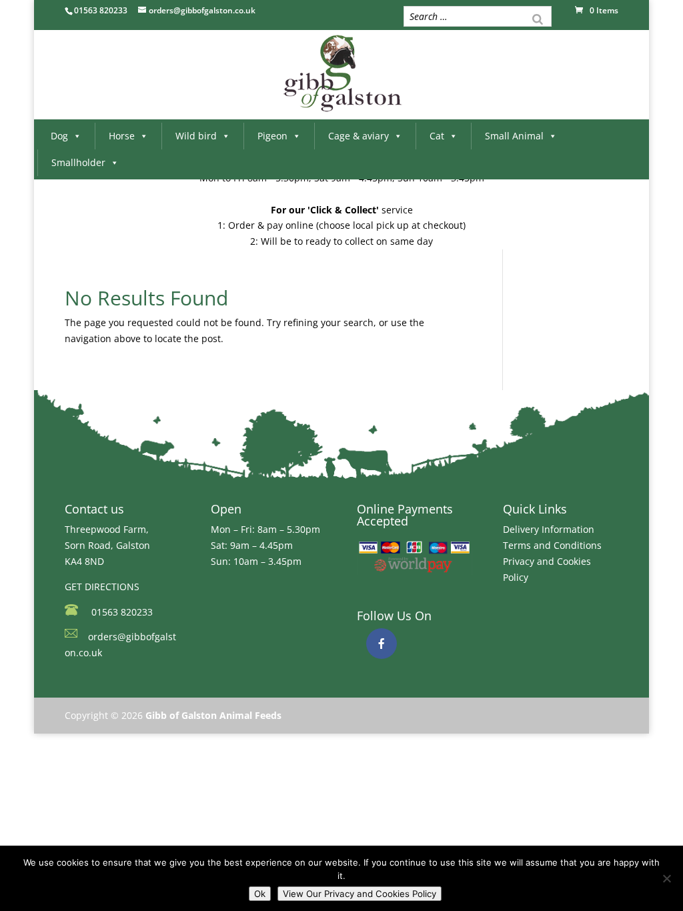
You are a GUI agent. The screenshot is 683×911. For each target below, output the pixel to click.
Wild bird (196, 135)
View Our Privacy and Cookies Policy (359, 893)
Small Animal (514, 135)
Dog (59, 135)
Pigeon (272, 135)
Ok (259, 893)
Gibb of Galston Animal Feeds (213, 715)
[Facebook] (381, 643)
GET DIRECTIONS (102, 586)
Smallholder (78, 162)
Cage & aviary (358, 135)
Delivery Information (548, 529)
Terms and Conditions (552, 545)
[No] (666, 878)
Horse (122, 135)
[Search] (537, 18)
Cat (437, 135)
